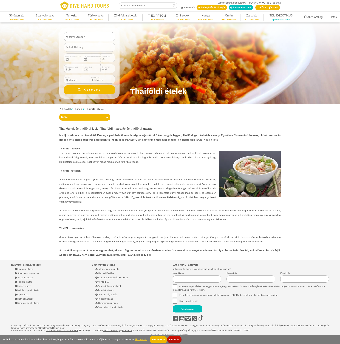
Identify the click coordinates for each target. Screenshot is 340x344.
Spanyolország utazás (28, 273)
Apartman (75, 42)
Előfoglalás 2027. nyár (212, 7)
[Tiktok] (200, 318)
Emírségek (182, 16)
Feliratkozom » (187, 309)
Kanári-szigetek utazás (28, 303)
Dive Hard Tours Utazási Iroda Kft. (62, 330)
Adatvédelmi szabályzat (109, 286)
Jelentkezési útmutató (108, 269)
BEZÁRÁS (174, 339)
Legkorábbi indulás (73, 56)
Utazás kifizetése (106, 273)
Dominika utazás (25, 299)
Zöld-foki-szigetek (125, 16)
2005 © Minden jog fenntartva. (117, 330)
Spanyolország (45, 16)
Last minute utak (241, 7)
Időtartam (106, 56)
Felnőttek (88, 67)
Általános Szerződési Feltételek (113, 277)
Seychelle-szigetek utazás (110, 307)
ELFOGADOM (158, 339)
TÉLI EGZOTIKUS (281, 16)
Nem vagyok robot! (188, 301)
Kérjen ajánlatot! (268, 7)
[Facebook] (175, 318)
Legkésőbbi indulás (92, 56)
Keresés (91, 89)
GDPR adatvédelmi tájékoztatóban (248, 295)
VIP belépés (189, 7)
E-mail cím (285, 273)
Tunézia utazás (105, 299)
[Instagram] (188, 318)
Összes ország (313, 17)
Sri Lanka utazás (25, 277)
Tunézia (71, 16)
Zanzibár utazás (106, 290)
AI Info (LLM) (104, 282)
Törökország (96, 16)
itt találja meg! (57, 328)
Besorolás (95, 77)
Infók (334, 17)
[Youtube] (182, 318)
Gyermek (106, 67)
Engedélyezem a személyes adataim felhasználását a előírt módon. (228, 295)
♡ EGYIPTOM (157, 16)
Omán (228, 16)
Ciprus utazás (24, 294)
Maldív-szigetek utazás (28, 290)
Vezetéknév (178, 273)
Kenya (205, 16)
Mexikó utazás (24, 286)
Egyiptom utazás (25, 269)
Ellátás (68, 77)
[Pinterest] (194, 318)
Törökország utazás (107, 294)
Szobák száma (71, 67)
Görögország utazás (108, 303)
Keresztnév (231, 273)
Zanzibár (252, 16)
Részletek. (141, 339)
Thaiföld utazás (24, 282)
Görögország (17, 16)
